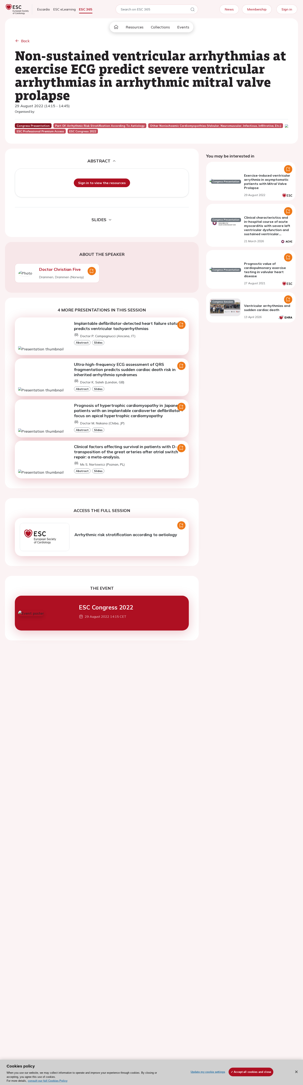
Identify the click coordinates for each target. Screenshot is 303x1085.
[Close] (296, 1071)
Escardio (43, 9)
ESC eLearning (64, 9)
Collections (160, 27)
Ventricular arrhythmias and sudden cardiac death (267, 308)
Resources (134, 27)
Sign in (287, 9)
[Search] (192, 10)
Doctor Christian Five (60, 269)
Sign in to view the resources (102, 183)
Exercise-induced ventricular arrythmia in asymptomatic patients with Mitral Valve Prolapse (267, 181)
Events (183, 27)
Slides (98, 342)
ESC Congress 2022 (106, 607)
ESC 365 (85, 9)
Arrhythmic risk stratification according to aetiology (125, 534)
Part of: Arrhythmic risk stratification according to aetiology (99, 125)
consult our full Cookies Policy (47, 1080)
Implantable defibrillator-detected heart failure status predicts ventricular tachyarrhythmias (127, 326)
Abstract (82, 342)
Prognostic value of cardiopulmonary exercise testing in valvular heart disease (265, 270)
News (229, 9)
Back (25, 41)
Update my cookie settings (208, 1071)
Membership (257, 9)
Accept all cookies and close (252, 1071)
